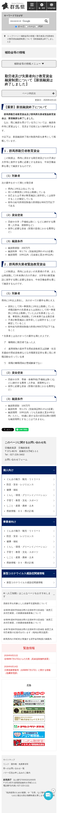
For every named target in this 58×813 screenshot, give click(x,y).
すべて (21, 26)
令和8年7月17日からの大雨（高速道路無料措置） (27, 659)
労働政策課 (10, 447)
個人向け (8, 470)
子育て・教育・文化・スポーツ (22, 500)
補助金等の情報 (27, 36)
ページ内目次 (29, 93)
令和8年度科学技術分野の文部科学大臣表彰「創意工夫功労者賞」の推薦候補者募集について (28, 621)
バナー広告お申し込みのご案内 (16, 773)
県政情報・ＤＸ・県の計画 (20, 511)
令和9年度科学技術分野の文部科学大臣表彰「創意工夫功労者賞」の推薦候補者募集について (28, 611)
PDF (41, 26)
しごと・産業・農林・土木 (20, 505)
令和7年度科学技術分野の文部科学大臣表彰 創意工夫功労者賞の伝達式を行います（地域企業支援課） (28, 631)
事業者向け (9, 521)
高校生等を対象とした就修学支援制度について (25, 603)
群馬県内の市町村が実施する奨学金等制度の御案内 (27, 639)
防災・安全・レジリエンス (20, 484)
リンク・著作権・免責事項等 (15, 764)
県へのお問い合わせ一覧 (13, 768)
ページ (31, 26)
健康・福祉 (12, 489)
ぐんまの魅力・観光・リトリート (23, 479)
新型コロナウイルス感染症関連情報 (23, 573)
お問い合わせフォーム (16, 459)
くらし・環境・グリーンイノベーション (27, 495)
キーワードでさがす (13, 15)
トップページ (13, 36)
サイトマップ (9, 760)
